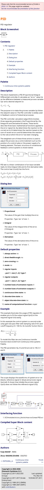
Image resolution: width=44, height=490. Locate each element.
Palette (11, 50)
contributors (10, 487)
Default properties (16, 61)
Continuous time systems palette (17, 86)
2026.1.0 (4, 6)
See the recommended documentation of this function (20, 8)
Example (12, 65)
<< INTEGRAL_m (7, 461)
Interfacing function (16, 69)
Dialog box (13, 57)
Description (13, 53)
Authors (12, 77)
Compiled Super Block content (20, 73)
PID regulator (10, 46)
